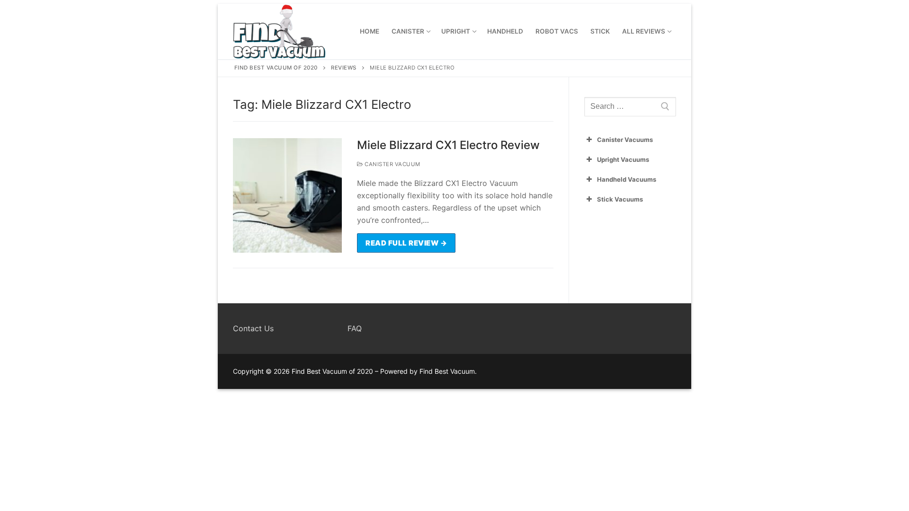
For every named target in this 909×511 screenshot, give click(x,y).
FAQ (355, 328)
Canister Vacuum (391, 164)
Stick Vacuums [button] (620, 199)
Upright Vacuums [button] (623, 159)
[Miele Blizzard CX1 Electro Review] (287, 195)
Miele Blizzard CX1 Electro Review (448, 145)
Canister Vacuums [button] (625, 139)
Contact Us (253, 328)
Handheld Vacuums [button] (626, 179)
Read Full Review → (406, 242)
